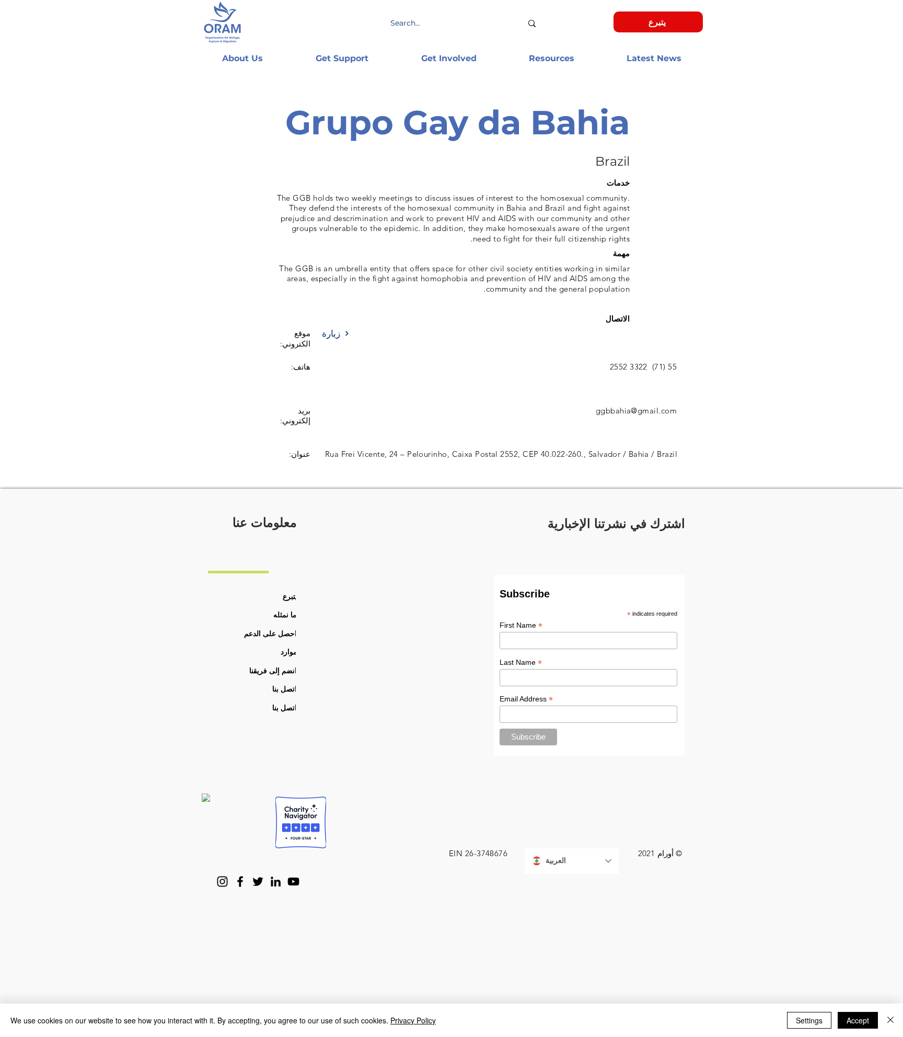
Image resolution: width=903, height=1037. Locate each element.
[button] (242, 58)
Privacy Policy (413, 1020)
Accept (858, 1020)
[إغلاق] (890, 1020)
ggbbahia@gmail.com (636, 411)
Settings (809, 1020)
